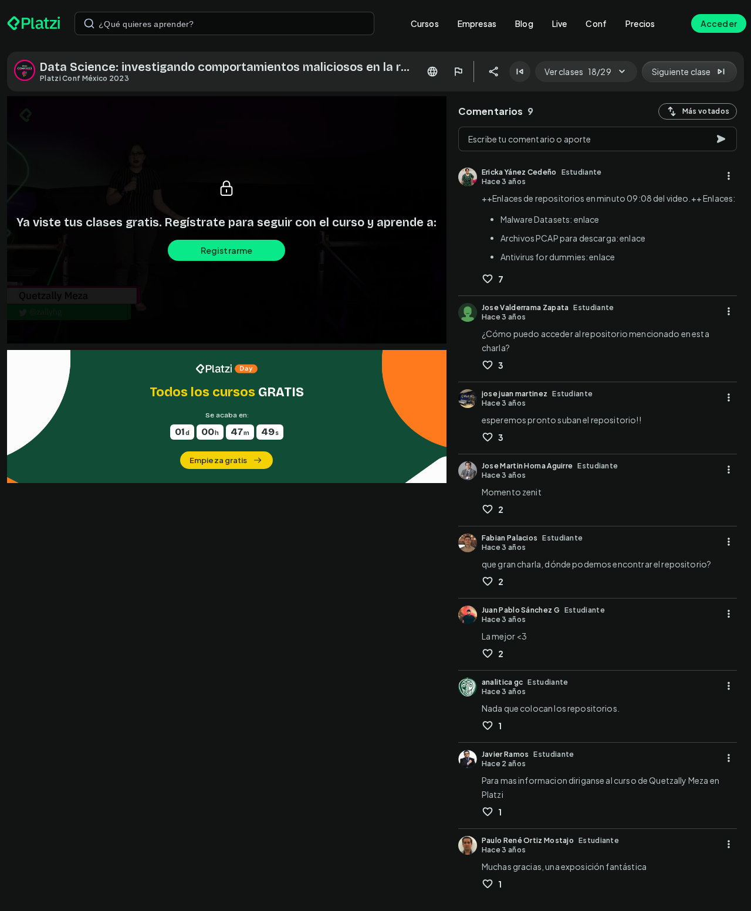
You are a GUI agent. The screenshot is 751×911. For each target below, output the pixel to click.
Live (559, 23)
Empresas (477, 23)
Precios (640, 23)
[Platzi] (33, 23)
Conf (596, 23)
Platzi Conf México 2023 (84, 78)
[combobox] (224, 23)
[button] (226, 416)
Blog (524, 23)
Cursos (425, 23)
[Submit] (89, 23)
